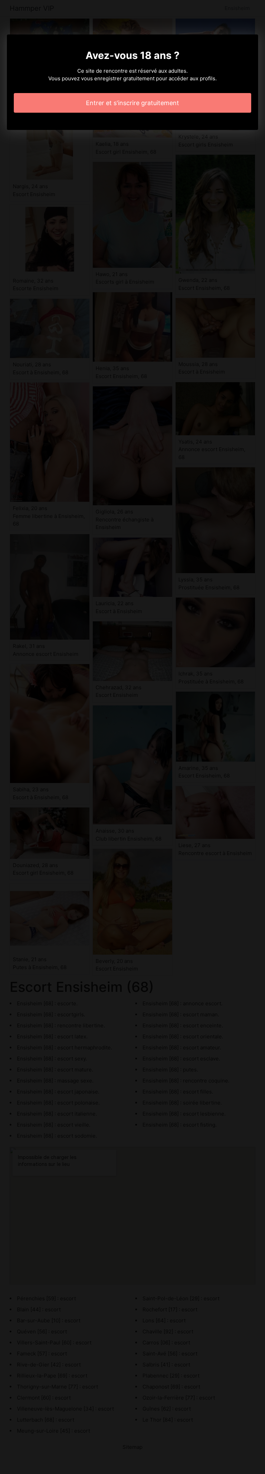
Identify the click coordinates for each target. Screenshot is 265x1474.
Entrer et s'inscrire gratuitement (132, 102)
